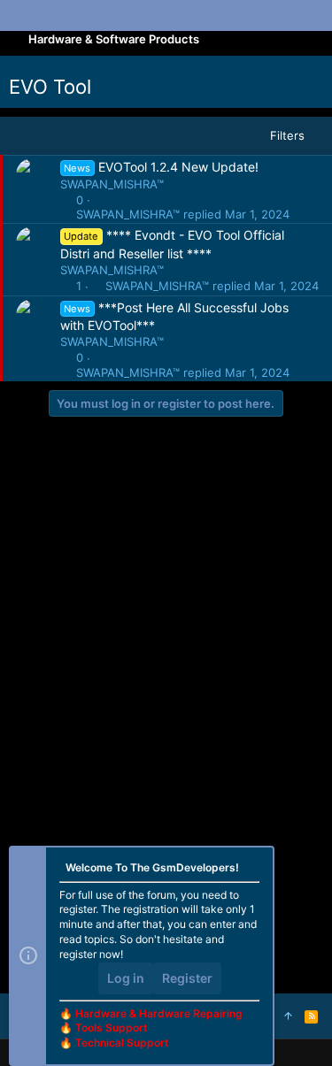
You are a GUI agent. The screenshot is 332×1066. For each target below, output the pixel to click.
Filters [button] (287, 135)
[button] (26, 16)
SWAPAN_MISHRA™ (112, 184)
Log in (125, 977)
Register (187, 977)
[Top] (288, 1015)
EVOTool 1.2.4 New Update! (178, 166)
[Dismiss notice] (253, 869)
